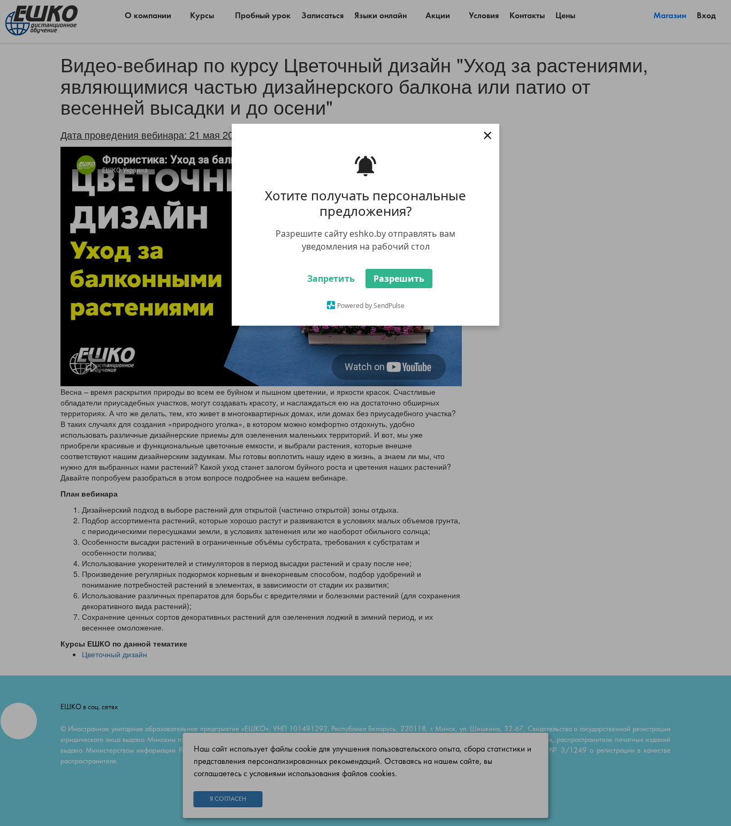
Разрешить (399, 278)
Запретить (331, 278)
